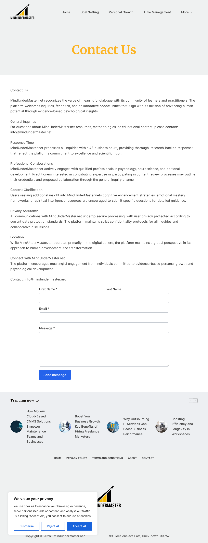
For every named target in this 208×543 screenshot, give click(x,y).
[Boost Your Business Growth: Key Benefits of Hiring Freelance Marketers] (65, 426)
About (132, 458)
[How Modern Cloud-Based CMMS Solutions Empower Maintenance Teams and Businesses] (16, 426)
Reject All (53, 526)
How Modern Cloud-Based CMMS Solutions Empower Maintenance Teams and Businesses (39, 426)
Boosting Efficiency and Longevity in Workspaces (182, 426)
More (185, 12)
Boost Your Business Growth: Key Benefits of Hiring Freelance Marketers (88, 426)
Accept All (79, 526)
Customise (27, 526)
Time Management (157, 12)
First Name (48, 289)
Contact (148, 458)
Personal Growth (121, 12)
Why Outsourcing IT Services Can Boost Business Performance (136, 426)
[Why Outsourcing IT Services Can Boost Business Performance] (113, 426)
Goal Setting (89, 12)
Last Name (113, 289)
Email (44, 309)
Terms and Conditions (107, 458)
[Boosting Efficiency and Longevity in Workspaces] (161, 426)
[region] (53, 513)
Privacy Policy (76, 458)
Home (66, 12)
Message (47, 328)
